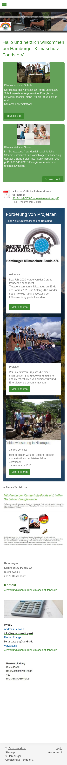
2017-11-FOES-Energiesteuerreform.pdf (36, 198)
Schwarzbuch (52, 179)
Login (59, 748)
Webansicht (55, 752)
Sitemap (10, 752)
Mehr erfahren (20, 307)
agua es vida (14, 115)
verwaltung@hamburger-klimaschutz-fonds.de (30, 590)
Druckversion (17, 748)
